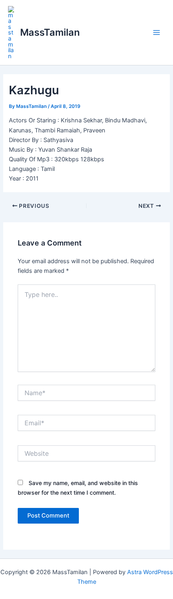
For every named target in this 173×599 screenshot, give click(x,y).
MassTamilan (50, 32)
